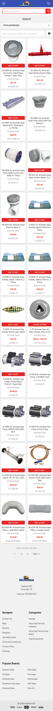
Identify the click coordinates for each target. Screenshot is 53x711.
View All (31, 688)
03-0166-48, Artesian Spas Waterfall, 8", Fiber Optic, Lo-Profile (13, 125)
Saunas (32, 618)
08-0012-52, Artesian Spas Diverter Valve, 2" (13, 225)
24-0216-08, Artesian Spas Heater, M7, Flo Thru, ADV (13, 476)
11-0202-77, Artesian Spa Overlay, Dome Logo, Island (13, 330)
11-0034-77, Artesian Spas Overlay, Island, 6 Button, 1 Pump (40, 227)
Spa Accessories (36, 638)
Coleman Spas (8, 688)
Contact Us (7, 618)
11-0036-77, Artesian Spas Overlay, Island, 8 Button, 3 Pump (40, 279)
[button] (49, 33)
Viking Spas (33, 679)
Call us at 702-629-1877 (26, 594)
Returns (5, 628)
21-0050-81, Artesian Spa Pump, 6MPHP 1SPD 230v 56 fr (13, 429)
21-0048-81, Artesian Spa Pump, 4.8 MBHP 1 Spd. (39, 375)
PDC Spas (32, 683)
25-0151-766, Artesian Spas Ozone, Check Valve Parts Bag (39, 477)
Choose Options (39, 324)
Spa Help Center (9, 637)
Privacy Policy (8, 646)
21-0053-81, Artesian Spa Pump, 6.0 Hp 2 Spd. (39, 427)
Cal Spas (6, 674)
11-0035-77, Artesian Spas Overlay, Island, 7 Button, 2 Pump (13, 279)
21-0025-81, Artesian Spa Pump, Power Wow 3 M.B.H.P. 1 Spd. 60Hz (13, 381)
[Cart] (49, 3)
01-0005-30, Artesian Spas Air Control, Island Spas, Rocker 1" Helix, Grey (13, 73)
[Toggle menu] (3, 3)
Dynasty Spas (8, 669)
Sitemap (6, 651)
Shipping (6, 632)
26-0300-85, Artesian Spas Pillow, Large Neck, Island (13, 528)
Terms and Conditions (11, 642)
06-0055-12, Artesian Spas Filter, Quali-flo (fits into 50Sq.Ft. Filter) (13, 173)
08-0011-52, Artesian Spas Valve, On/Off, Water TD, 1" (40, 176)
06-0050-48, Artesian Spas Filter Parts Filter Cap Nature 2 (39, 120)
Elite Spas (32, 669)
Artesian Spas (8, 679)
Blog (4, 623)
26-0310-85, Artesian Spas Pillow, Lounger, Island (39, 528)
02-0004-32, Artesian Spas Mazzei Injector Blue (40, 71)
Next (35, 553)
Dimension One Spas (11, 683)
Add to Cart (13, 66)
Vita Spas (32, 674)
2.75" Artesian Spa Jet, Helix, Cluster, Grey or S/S (39, 330)
